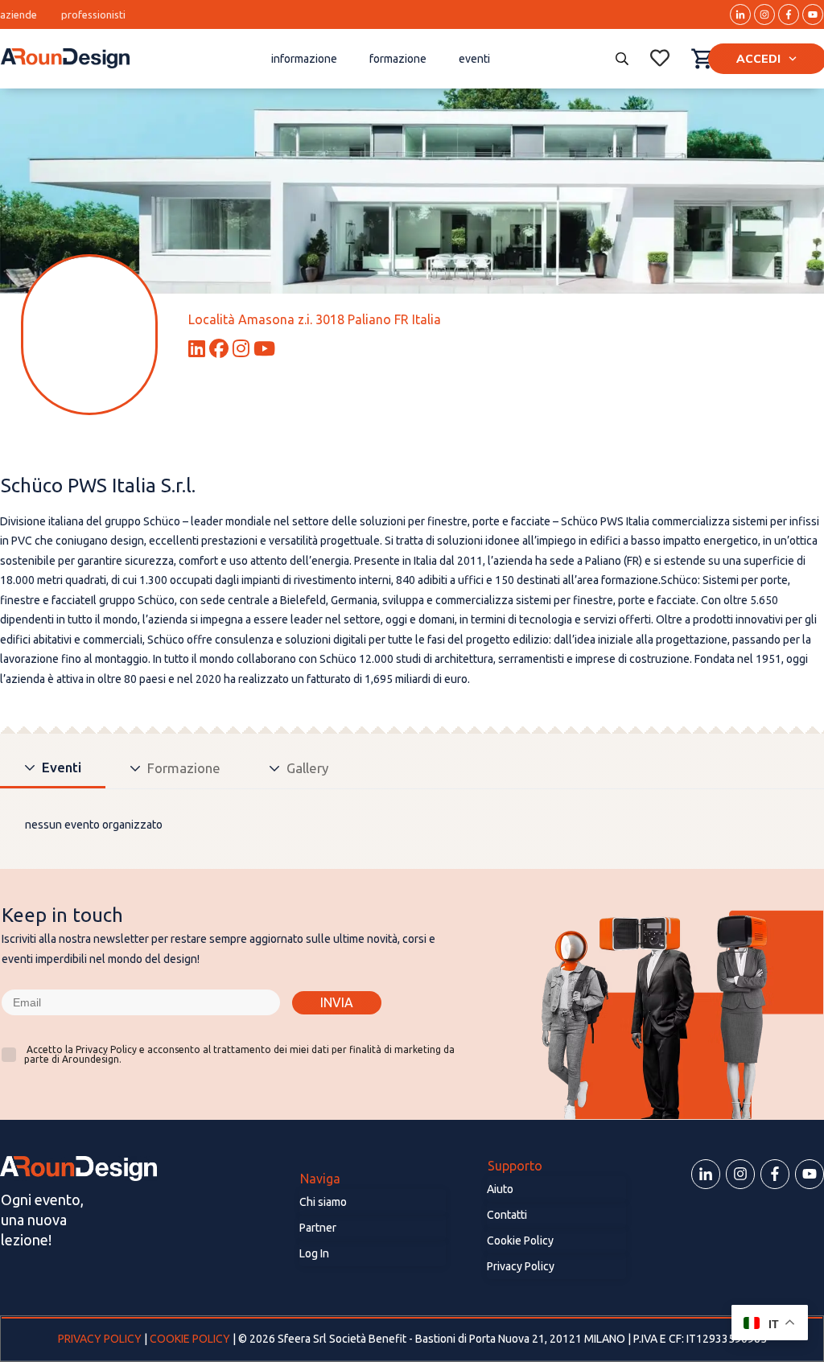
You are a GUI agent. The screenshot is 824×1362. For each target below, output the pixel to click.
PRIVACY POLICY (101, 1338)
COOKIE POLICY (190, 1338)
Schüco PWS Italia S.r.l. (98, 485)
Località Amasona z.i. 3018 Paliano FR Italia (314, 319)
